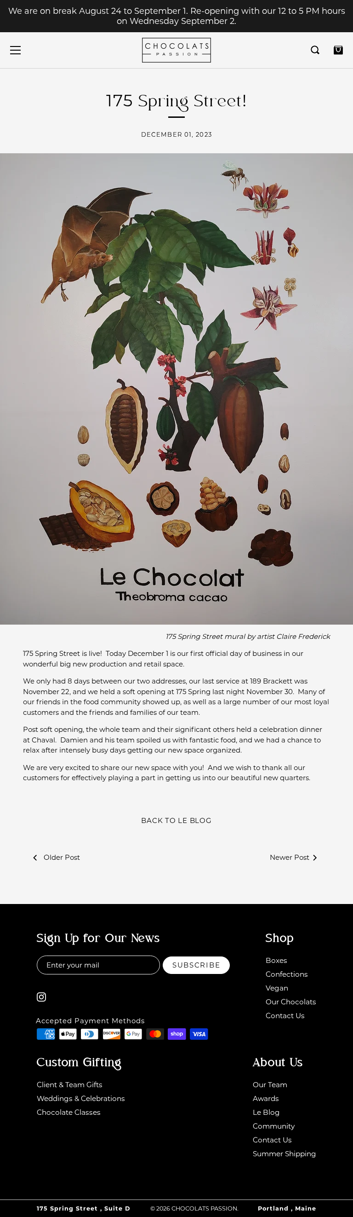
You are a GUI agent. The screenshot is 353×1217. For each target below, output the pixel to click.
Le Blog (266, 1112)
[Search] (315, 50)
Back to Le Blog (176, 820)
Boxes (276, 960)
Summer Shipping (284, 1153)
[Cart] (338, 50)
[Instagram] (41, 996)
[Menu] (16, 50)
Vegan (277, 988)
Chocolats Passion (204, 1208)
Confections (287, 974)
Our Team (270, 1084)
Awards (266, 1098)
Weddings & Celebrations (81, 1098)
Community (274, 1126)
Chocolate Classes (69, 1112)
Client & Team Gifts (69, 1084)
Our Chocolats (291, 1001)
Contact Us (285, 1015)
